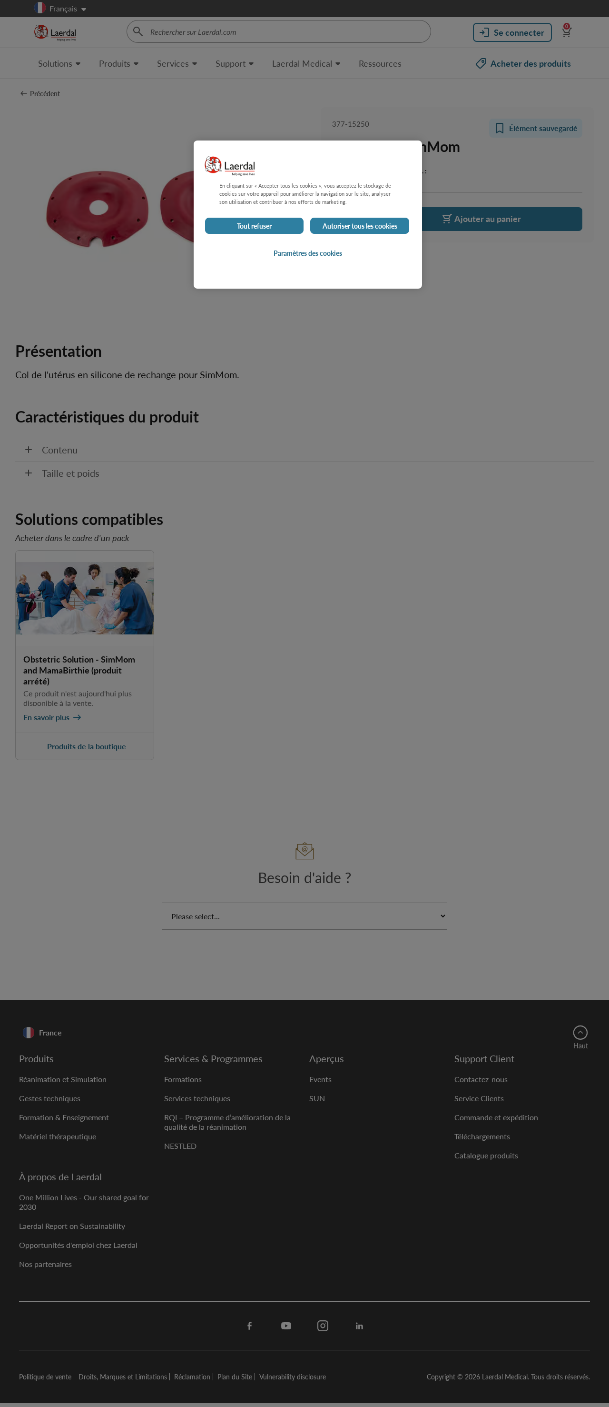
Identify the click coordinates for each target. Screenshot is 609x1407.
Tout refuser (254, 226)
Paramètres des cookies (308, 253)
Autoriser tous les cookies (360, 226)
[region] (308, 215)
